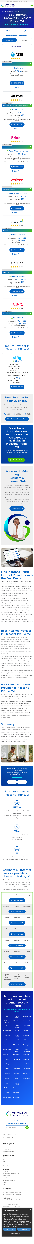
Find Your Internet (17, 1121)
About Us (5, 1171)
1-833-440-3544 (18, 250)
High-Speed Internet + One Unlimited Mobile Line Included (15, 105)
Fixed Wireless (7, 1165)
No (22, 782)
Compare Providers (8, 1147)
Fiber (4, 1157)
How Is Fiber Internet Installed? (11, 1202)
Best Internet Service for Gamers (12, 1192)
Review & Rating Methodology (11, 1173)
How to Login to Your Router (10, 1204)
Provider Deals (7, 1149)
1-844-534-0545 (18, 124)
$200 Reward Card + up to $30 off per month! (12, 64)
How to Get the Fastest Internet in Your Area (14, 1199)
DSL (4, 1163)
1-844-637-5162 (18, 83)
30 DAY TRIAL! (6, 272)
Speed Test (6, 1178)
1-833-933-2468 (18, 291)
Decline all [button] (24, 1229)
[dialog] (17, 1222)
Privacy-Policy (14, 1226)
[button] (17, 1234)
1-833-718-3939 (18, 208)
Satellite (5, 1161)
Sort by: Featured (16, 46)
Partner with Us (9, 1137)
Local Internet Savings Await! (17, 1123)
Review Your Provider (9, 1151)
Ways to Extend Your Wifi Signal (11, 1206)
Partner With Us (7, 1175)
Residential (9, 40)
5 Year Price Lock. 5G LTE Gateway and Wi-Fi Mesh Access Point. (16, 147)
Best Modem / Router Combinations (12, 1194)
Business (24, 40)
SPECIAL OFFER (7, 61)
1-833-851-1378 (18, 167)
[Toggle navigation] (32, 5)
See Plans (18, 87)
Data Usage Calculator (9, 1180)
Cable (4, 1159)
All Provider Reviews (8, 1144)
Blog (4, 1184)
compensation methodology (20, 1)
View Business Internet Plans (17, 419)
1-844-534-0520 (18, 333)
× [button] (30, 1209)
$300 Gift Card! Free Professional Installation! (12, 230)
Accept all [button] (10, 1229)
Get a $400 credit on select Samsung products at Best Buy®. (15, 313)
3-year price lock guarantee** (9, 189)
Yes (12, 782)
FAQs (4, 1182)
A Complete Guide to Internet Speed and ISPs (15, 1190)
